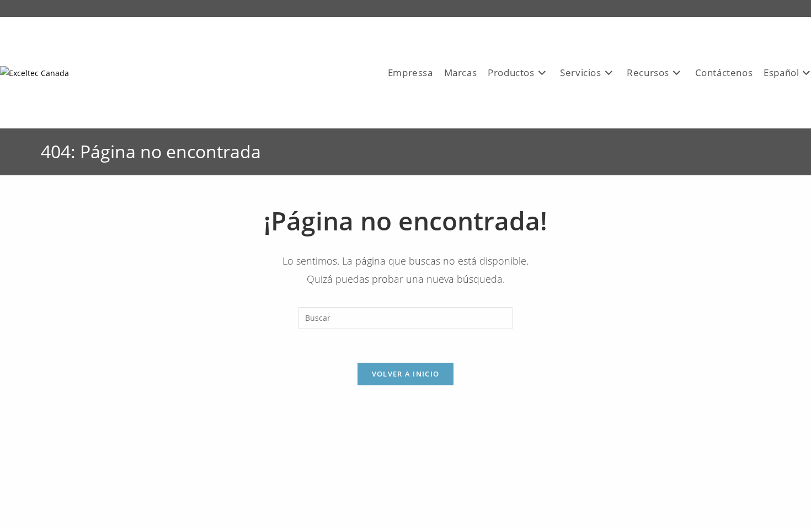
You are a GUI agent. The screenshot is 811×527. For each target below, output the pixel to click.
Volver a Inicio (406, 374)
